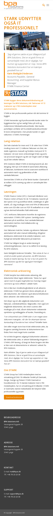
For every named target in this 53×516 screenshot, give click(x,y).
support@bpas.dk (17, 494)
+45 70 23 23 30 (13, 474)
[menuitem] (42, 5)
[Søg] (42, 5)
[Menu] (47, 5)
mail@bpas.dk (15, 471)
